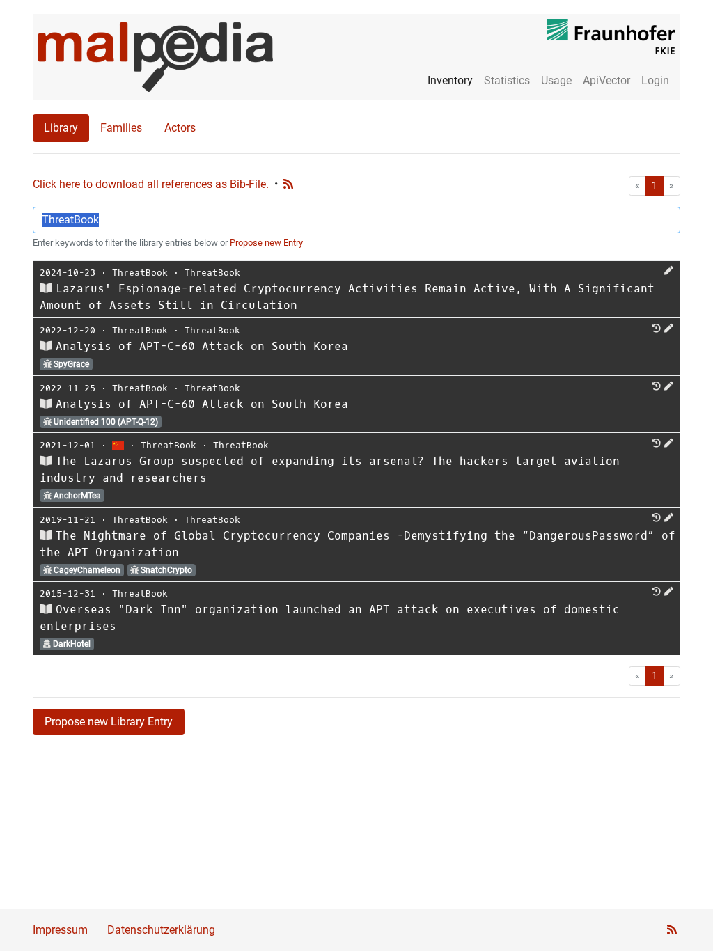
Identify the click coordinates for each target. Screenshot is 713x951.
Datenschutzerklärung (161, 929)
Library (61, 127)
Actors (180, 127)
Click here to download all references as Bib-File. (151, 184)
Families (121, 127)
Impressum (60, 929)
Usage (556, 80)
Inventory (450, 80)
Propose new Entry (266, 242)
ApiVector (606, 80)
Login (655, 80)
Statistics (507, 80)
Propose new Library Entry (109, 721)
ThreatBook (140, 272)
